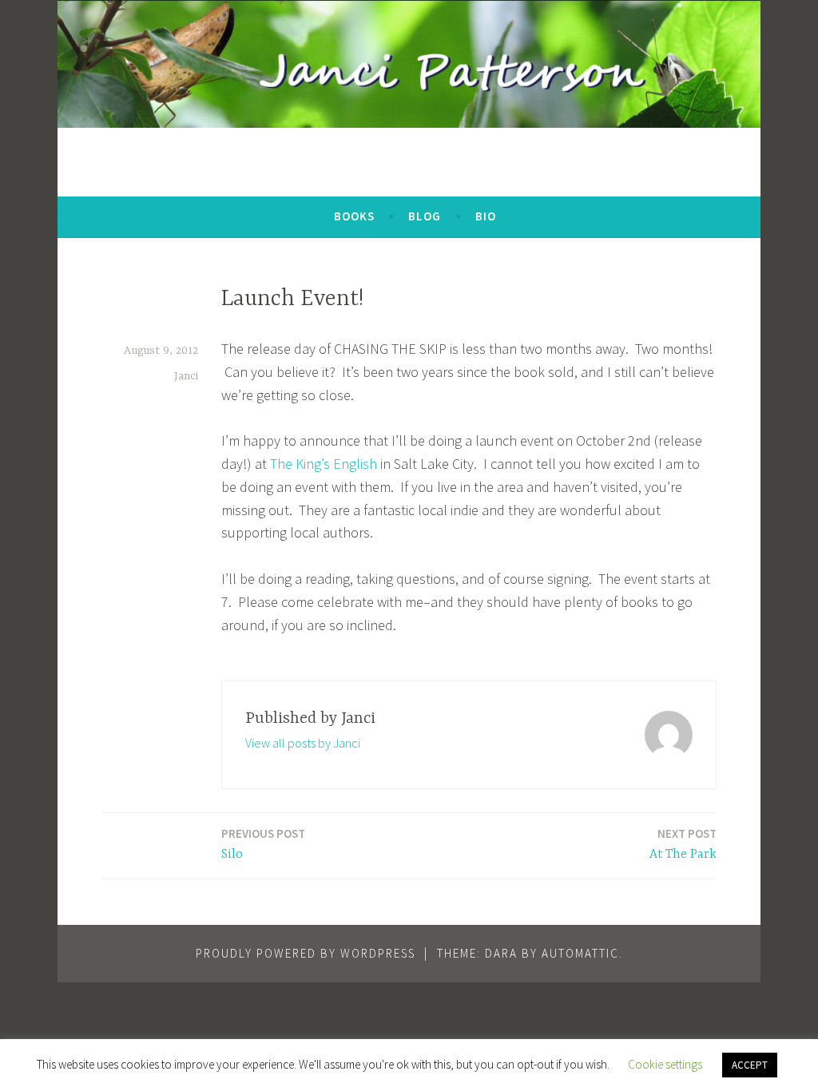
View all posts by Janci (302, 743)
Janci (186, 376)
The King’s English (323, 463)
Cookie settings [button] (665, 1064)
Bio (485, 216)
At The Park (683, 844)
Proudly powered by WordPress (305, 953)
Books (354, 216)
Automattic (580, 953)
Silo (263, 844)
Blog (424, 216)
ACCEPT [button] (750, 1065)
